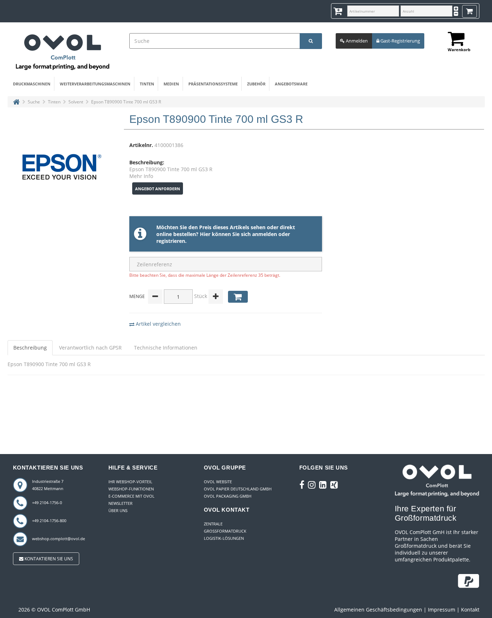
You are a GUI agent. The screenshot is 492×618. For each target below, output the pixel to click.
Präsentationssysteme (213, 83)
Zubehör (256, 83)
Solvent (75, 102)
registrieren (170, 240)
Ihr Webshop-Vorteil (130, 481)
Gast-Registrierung (399, 40)
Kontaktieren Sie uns (48, 559)
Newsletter (120, 503)
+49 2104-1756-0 (47, 502)
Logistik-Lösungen (224, 538)
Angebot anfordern (157, 188)
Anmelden (356, 40)
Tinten (147, 83)
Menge (137, 296)
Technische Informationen (165, 347)
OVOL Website (218, 481)
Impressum (441, 609)
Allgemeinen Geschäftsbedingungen (378, 609)
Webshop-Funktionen (131, 489)
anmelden (264, 234)
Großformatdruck (225, 531)
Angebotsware (291, 83)
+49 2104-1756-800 (49, 520)
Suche (34, 102)
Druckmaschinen (31, 83)
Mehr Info (141, 176)
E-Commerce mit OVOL (131, 496)
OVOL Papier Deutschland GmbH (238, 489)
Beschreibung (30, 347)
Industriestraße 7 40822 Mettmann (47, 485)
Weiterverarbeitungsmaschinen (95, 83)
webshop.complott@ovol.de (58, 538)
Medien (171, 83)
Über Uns (118, 510)
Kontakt (470, 609)
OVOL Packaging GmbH (227, 496)
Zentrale (213, 523)
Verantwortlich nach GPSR (90, 347)
